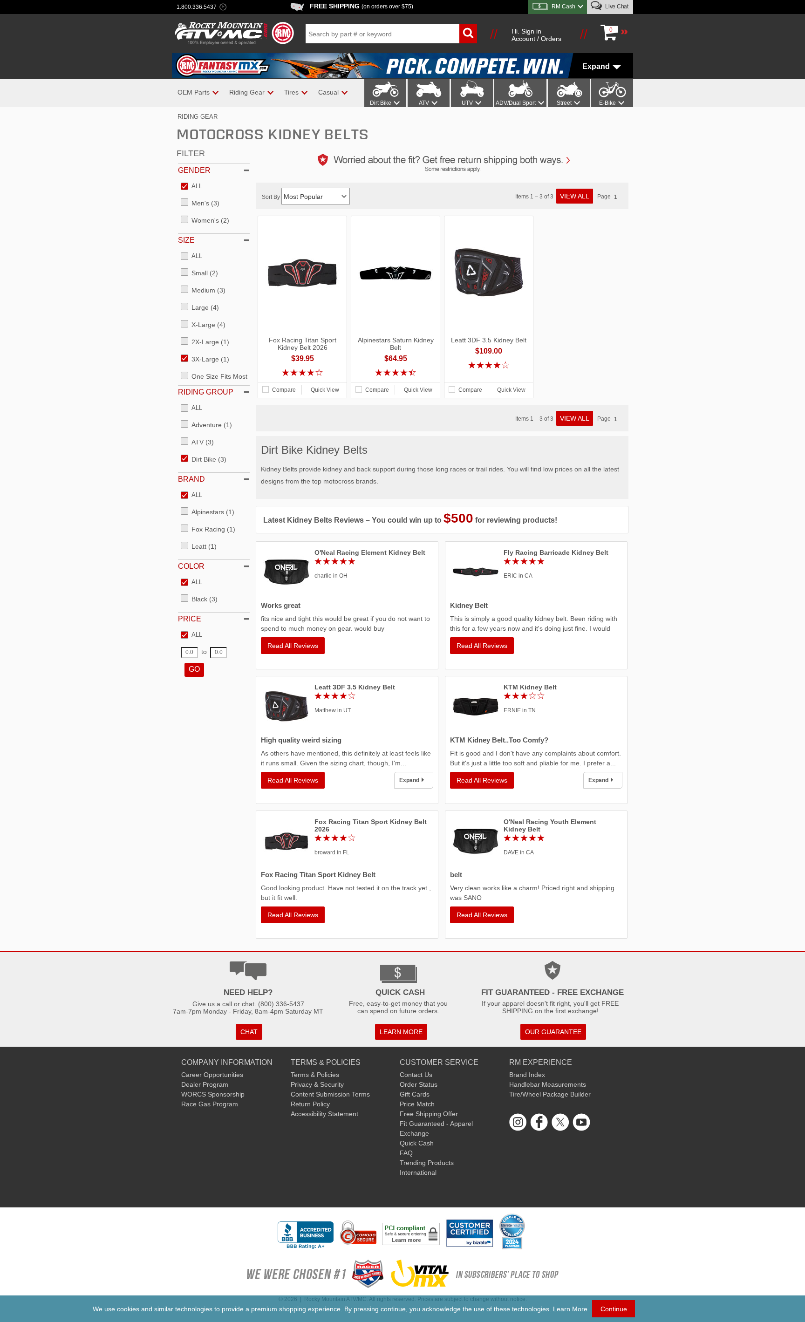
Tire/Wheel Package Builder (550, 1094)
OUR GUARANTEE (553, 1032)
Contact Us (416, 1074)
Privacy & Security (317, 1084)
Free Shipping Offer (429, 1114)
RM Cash (563, 6)
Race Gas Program (209, 1104)
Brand (191, 479)
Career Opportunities (212, 1074)
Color (191, 566)
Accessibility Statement (324, 1114)
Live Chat (616, 6)
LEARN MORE (401, 1032)
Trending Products (427, 1162)
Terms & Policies (315, 1074)
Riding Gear (197, 116)
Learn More (570, 1309)
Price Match (417, 1104)
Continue (613, 1309)
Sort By (271, 197)
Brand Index (527, 1074)
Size (186, 240)
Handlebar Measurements (547, 1084)
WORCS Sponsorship (213, 1094)
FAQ (406, 1153)
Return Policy (310, 1104)
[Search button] (468, 33)
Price (189, 619)
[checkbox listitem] (191, 187)
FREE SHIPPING (361, 6)
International (418, 1172)
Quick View (325, 390)
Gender (194, 170)
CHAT (249, 1032)
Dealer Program (204, 1084)
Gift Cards (415, 1094)
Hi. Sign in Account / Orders (536, 34)
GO (194, 669)
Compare (284, 390)
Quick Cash (417, 1143)
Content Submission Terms (330, 1094)
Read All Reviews (292, 645)
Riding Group (205, 392)
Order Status (418, 1084)
